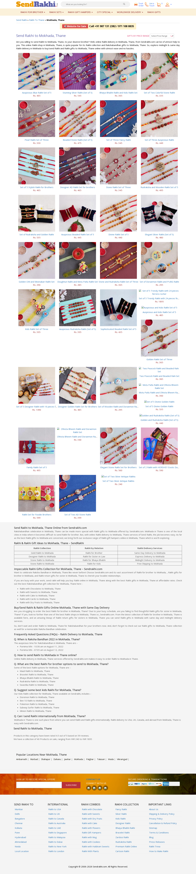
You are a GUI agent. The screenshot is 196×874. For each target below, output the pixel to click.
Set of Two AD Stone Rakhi (77, 514)
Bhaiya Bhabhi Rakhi (125, 827)
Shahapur (45, 759)
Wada (111, 759)
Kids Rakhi (121, 818)
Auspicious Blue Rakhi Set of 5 (36, 92)
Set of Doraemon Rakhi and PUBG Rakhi (159, 281)
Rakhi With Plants (90, 851)
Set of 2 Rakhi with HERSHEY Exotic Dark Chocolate (164, 467)
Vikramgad (122, 759)
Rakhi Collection (127, 804)
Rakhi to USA (54, 809)
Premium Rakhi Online (126, 846)
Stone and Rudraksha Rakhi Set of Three (118, 281)
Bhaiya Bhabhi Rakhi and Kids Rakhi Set (118, 92)
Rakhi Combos (90, 804)
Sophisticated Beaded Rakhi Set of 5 (118, 329)
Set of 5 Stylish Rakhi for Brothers (36, 187)
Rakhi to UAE (54, 827)
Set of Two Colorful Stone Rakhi (159, 92)
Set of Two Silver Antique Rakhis (118, 480)
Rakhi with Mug (89, 837)
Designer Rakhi (123, 823)
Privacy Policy (156, 818)
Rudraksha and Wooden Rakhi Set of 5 (159, 187)
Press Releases (157, 841)
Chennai (18, 823)
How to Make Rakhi (158, 851)
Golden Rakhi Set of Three (159, 359)
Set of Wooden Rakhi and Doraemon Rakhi (118, 406)
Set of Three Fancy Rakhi (118, 139)
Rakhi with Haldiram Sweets (95, 846)
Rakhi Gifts (154, 12)
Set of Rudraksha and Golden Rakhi (37, 234)
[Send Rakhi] (37, 3)
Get (151, 4)
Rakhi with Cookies (91, 841)
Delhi (17, 813)
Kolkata (18, 827)
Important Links (159, 804)
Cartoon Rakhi (122, 851)
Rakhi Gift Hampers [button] (79, 12)
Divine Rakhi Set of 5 (118, 234)
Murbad (34, 759)
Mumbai (19, 809)
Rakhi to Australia (56, 823)
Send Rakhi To (23, 804)
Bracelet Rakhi (123, 832)
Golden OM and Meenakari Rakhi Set (37, 281)
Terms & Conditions (159, 832)
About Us (153, 809)
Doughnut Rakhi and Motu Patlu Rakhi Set (77, 281)
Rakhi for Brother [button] (32, 12)
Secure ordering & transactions (147, 779)
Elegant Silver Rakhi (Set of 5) (159, 234)
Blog (151, 837)
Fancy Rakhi (121, 809)
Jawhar (67, 759)
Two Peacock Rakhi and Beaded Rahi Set (159, 376)
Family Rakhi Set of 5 (37, 467)
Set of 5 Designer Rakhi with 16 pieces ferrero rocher (42, 406)
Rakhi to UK (54, 813)
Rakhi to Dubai (55, 841)
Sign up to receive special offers (35, 779)
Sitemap (153, 827)
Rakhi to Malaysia (56, 837)
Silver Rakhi (121, 813)
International (58, 804)
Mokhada (78, 759)
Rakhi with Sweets (91, 813)
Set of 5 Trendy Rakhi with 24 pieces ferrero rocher (164, 298)
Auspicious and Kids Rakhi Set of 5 (159, 312)
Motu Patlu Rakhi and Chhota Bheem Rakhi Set (161, 392)
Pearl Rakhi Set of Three (37, 139)
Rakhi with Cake (89, 823)
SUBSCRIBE (71, 785)
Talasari (101, 759)
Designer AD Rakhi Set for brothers (77, 187)
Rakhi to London (56, 851)
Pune (17, 832)
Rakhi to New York (57, 846)
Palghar (90, 759)
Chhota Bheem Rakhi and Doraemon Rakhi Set (79, 436)
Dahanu (57, 759)
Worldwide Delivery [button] (129, 12)
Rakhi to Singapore (57, 832)
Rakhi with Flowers (91, 827)
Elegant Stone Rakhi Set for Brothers (118, 467)
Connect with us (96, 783)
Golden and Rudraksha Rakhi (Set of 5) (159, 419)
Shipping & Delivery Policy (161, 813)
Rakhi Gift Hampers (91, 832)
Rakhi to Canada (56, 818)
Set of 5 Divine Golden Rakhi (159, 406)
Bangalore (20, 818)
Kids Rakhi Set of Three (36, 329)
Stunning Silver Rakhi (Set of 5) (77, 92)
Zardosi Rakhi (122, 837)
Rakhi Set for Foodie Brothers (36, 514)
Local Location (22, 851)
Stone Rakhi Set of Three (118, 187)
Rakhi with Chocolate (92, 809)
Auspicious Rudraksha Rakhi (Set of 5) (77, 329)
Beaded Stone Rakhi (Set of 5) (77, 139)
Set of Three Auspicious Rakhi (159, 139)
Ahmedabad (21, 841)
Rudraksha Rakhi (124, 841)
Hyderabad (20, 837)
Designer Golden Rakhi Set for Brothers (77, 406)
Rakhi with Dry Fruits (92, 818)
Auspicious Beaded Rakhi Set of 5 (77, 234)
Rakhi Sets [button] (55, 12)
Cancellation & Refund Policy (163, 823)
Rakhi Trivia (154, 846)
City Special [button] (104, 12)
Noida (18, 846)
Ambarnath (21, 759)
